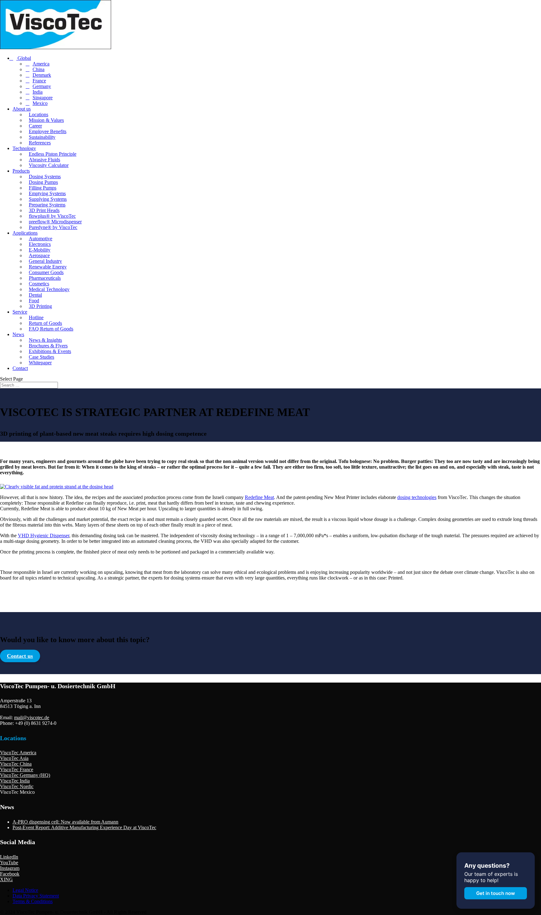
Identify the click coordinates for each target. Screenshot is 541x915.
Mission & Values (46, 120)
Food (34, 300)
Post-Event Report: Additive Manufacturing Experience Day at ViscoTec (84, 827)
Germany (42, 86)
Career (35, 125)
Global (23, 58)
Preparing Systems (47, 204)
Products (21, 171)
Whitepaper (40, 362)
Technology (24, 148)
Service (20, 312)
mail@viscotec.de (31, 717)
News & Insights (45, 340)
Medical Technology (49, 289)
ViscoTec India (15, 780)
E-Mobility (39, 249)
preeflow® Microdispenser (55, 221)
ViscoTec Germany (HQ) (25, 775)
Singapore (43, 97)
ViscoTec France (16, 769)
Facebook (9, 873)
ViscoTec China (16, 764)
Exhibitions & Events (50, 351)
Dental (35, 295)
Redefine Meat (259, 497)
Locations (38, 114)
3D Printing (40, 306)
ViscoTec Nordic (16, 786)
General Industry (45, 261)
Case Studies (41, 357)
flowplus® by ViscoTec (52, 216)
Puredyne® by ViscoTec (53, 227)
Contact (20, 368)
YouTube (9, 862)
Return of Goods (45, 323)
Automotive (40, 238)
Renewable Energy (48, 266)
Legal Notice (25, 890)
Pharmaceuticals (45, 278)
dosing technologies (416, 497)
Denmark (42, 75)
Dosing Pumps (43, 182)
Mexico (40, 103)
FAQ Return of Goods (51, 328)
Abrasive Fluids (44, 159)
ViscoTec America (18, 752)
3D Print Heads (44, 210)
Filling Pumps (42, 187)
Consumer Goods (46, 272)
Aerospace (39, 255)
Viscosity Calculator (49, 165)
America (41, 63)
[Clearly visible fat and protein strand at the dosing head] (56, 486)
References (40, 142)
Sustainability (42, 137)
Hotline (36, 317)
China (38, 69)
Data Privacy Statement (36, 895)
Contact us (20, 656)
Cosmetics (39, 283)
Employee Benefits (47, 131)
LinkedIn (9, 857)
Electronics (40, 244)
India (38, 92)
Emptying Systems (47, 193)
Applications (25, 233)
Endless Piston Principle (52, 154)
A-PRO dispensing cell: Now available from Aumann (65, 821)
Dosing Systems (45, 176)
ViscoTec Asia (14, 758)
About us (22, 109)
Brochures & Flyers (48, 345)
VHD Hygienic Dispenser (43, 535)
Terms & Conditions (33, 901)
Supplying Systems (48, 199)
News (18, 334)
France (39, 80)
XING (6, 879)
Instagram (9, 868)
